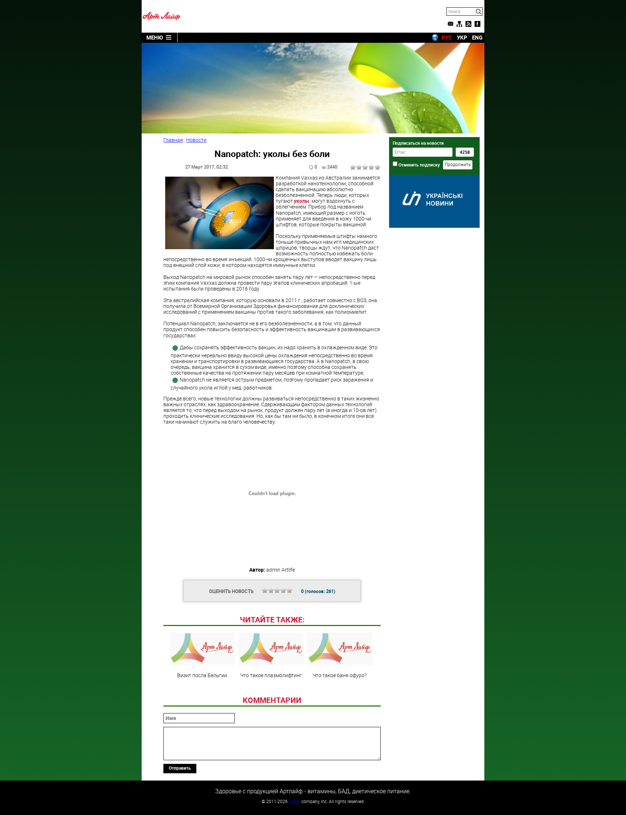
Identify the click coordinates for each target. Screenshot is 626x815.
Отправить (180, 768)
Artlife (294, 801)
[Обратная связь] (450, 24)
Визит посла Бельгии (202, 675)
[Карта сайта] (459, 24)
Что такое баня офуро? (340, 675)
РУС (447, 37)
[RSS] (468, 24)
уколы (301, 200)
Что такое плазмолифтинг (271, 675)
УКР (462, 37)
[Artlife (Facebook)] (477, 24)
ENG (477, 37)
